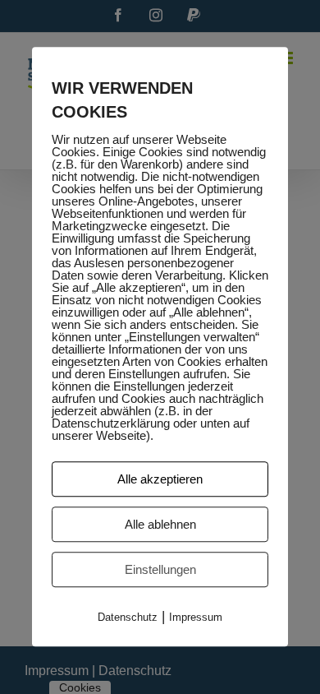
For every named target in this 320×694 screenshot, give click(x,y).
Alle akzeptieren (160, 479)
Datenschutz (128, 617)
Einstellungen (160, 569)
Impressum (195, 617)
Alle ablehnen (160, 524)
